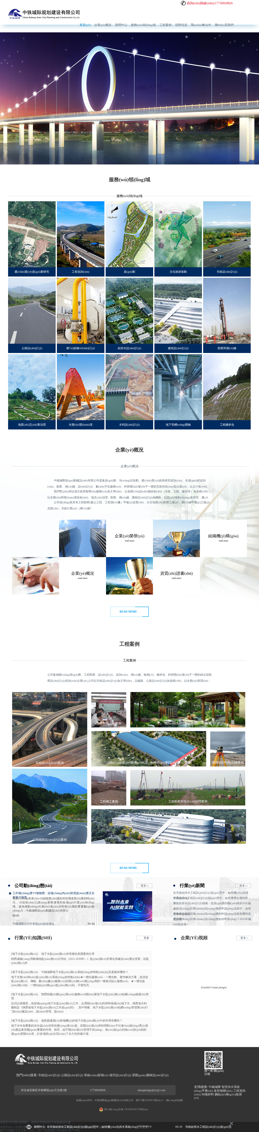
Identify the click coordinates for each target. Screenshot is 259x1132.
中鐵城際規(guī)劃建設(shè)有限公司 (114, 1100)
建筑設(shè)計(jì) (178, 348)
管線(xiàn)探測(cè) (96, 1075)
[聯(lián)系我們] (35, 576)
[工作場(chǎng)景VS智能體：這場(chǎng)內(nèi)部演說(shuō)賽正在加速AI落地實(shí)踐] (127, 920)
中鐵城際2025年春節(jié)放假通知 (33, 923)
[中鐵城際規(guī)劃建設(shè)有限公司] (44, 13)
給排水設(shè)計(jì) (129, 348)
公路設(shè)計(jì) (32, 348)
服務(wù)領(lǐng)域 (143, 24)
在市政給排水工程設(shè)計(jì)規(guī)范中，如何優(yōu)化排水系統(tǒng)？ (114, 1126)
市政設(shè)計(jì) (227, 271)
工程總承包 (227, 424)
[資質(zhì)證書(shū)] (176, 538)
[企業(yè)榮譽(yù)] (129, 576)
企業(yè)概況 (102, 24)
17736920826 (98, 1090)
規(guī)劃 (129, 271)
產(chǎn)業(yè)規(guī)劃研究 (32, 271)
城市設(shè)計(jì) (120, 1075)
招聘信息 (181, 24)
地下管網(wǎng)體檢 (178, 424)
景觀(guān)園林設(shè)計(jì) (150, 1075)
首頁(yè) (85, 24)
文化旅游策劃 (178, 271)
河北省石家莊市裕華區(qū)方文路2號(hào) (44, 1090)
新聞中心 (121, 24)
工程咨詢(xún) (80, 271)
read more (128, 611)
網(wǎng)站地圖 (174, 1100)
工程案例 (165, 24)
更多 (143, 885)
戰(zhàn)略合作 (201, 24)
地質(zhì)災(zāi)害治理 (32, 424)
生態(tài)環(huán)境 (80, 424)
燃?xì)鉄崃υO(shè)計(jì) (80, 348)
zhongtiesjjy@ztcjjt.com (151, 1090)
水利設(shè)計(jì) (129, 424)
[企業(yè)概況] (82, 538)
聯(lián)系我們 (224, 24)
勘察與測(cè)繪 (227, 348)
